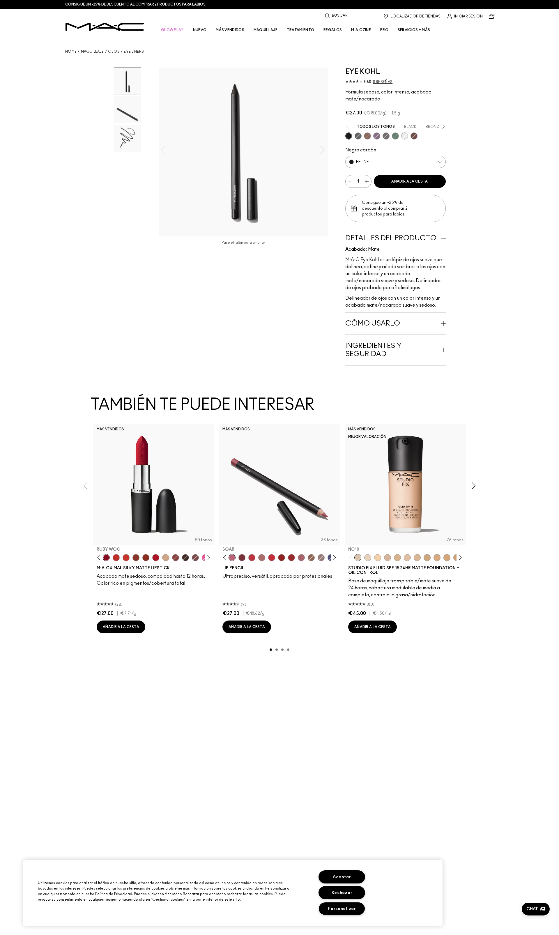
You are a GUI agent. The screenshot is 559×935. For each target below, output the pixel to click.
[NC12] (368, 557)
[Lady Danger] (126, 557)
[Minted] (395, 135)
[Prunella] (376, 135)
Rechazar (342, 892)
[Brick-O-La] (242, 557)
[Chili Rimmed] (281, 557)
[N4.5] (387, 557)
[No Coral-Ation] (116, 557)
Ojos (114, 51)
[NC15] (397, 557)
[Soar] (195, 557)
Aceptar (342, 877)
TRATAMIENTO (300, 30)
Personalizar (342, 908)
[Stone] (321, 557)
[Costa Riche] (414, 135)
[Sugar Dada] (136, 557)
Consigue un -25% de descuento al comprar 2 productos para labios (135, 4)
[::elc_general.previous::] (100, 557)
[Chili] (146, 557)
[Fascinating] (404, 135)
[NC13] (377, 557)
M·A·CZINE (361, 30)
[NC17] (427, 557)
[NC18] (437, 557)
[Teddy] (367, 135)
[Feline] (348, 135)
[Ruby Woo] (106, 557)
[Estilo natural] (165, 557)
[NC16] (417, 557)
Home (71, 51)
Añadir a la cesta (409, 181)
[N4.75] (407, 557)
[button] (535, 909)
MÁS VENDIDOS (230, 30)
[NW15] (447, 557)
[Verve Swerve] (175, 557)
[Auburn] (262, 557)
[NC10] (358, 557)
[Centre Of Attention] (291, 557)
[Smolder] (358, 135)
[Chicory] (301, 557)
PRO (384, 30)
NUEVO (200, 30)
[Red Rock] (156, 557)
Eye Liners (134, 51)
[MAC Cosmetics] (104, 27)
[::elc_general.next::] (207, 557)
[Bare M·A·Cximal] (185, 557)
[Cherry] (252, 557)
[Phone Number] (386, 135)
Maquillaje (92, 51)
